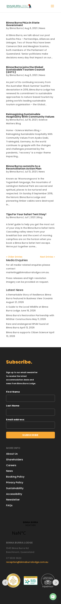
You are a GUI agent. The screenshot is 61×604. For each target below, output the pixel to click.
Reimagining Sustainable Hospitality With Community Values (30, 115)
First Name (13, 391)
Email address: (15, 419)
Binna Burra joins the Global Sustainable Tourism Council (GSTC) (25, 69)
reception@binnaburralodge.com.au (27, 562)
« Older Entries (14, 256)
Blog (39, 217)
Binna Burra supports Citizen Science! (27, 332)
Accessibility (14, 494)
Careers (11, 465)
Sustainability (14, 488)
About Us (12, 454)
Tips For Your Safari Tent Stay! (26, 214)
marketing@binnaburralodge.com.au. (27, 272)
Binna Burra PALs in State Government (22, 24)
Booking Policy (15, 476)
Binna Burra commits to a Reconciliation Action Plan (23, 167)
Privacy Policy (14, 482)
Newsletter (13, 499)
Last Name (13, 405)
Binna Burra (16, 28)
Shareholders (14, 459)
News (42, 28)
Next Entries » (47, 256)
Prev (5, 582)
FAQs (9, 505)
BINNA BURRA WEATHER (30, 530)
